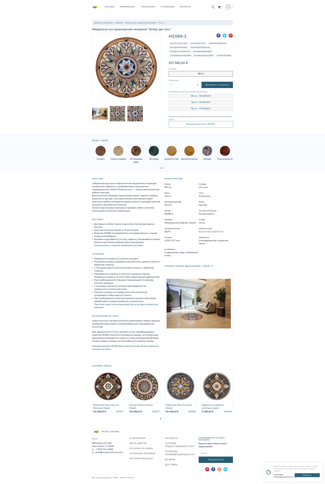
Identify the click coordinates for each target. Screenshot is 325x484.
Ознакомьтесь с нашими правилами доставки (118, 245)
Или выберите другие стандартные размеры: (188, 92)
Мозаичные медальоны (200, 47)
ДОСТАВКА (171, 465)
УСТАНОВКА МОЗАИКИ (143, 454)
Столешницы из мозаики (180, 55)
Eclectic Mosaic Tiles (178, 43)
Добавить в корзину (217, 85)
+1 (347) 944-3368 (104, 449)
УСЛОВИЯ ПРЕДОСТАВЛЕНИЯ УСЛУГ (180, 445)
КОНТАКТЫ (185, 7)
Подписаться (216, 460)
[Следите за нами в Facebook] (213, 469)
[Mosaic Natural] (95, 9)
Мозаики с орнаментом (180, 51)
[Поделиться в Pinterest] (230, 35)
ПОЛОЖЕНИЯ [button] (147, 7)
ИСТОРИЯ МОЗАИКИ (141, 459)
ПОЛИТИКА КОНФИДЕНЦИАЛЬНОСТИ (179, 453)
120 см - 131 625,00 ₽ (200, 102)
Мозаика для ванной (217, 43)
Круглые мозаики (224, 55)
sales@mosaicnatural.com (109, 452)
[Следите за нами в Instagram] (219, 469)
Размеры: (173, 69)
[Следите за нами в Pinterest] (207, 469)
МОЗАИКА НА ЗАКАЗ (141, 449)
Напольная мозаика (178, 47)
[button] (213, 7)
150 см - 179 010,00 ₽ (201, 109)
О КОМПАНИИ (168, 7)
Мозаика (110, 7)
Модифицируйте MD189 (104, 346)
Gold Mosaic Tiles (198, 43)
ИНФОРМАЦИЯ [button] (127, 7)
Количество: (174, 80)
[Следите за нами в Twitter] (225, 469)
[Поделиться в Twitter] (224, 35)
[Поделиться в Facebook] (218, 35)
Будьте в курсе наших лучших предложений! (213, 445)
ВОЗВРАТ (170, 460)
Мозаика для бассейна (203, 55)
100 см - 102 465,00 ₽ (201, 96)
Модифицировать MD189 (200, 124)
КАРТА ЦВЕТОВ (138, 444)
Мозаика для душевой (202, 51)
